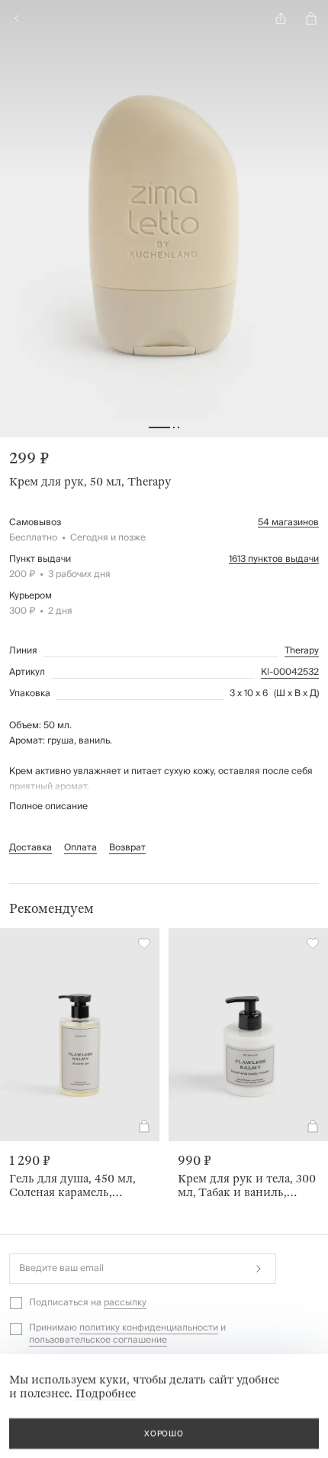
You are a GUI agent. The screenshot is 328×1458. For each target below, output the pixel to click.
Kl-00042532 (290, 672)
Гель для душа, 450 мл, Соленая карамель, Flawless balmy (72, 1185)
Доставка (30, 848)
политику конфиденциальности (148, 1328)
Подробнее (106, 1393)
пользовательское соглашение (98, 1340)
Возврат (127, 848)
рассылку (125, 1303)
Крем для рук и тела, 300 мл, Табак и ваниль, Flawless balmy (247, 1185)
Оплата (80, 848)
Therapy (302, 651)
